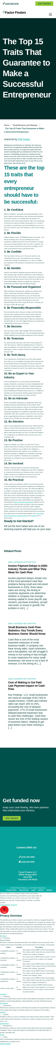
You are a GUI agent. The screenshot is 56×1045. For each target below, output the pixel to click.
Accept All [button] (14, 905)
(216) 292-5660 (28, 857)
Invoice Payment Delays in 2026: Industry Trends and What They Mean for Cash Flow (28, 569)
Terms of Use (24, 890)
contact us (34, 515)
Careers (41, 890)
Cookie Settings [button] (5, 905)
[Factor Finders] (14, 12)
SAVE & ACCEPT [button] (5, 1043)
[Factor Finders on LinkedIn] (33, 852)
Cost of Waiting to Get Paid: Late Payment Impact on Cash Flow (26, 685)
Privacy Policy (11, 890)
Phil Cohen (24, 139)
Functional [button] (3, 994)
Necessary (6, 938)
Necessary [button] (3, 936)
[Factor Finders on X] (28, 852)
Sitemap (49, 890)
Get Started (44, 3)
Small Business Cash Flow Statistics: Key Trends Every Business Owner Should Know (26, 630)
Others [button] (2, 1034)
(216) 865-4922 (28, 862)
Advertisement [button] (4, 1023)
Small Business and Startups (25, 125)
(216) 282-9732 (12, 4)
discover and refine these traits (23, 502)
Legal (33, 890)
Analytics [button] (3, 1012)
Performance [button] (4, 1003)
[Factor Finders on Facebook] (20, 852)
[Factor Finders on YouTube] (24, 852)
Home (6, 125)
